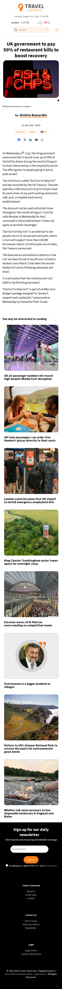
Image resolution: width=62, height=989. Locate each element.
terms (37, 523)
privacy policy (51, 523)
